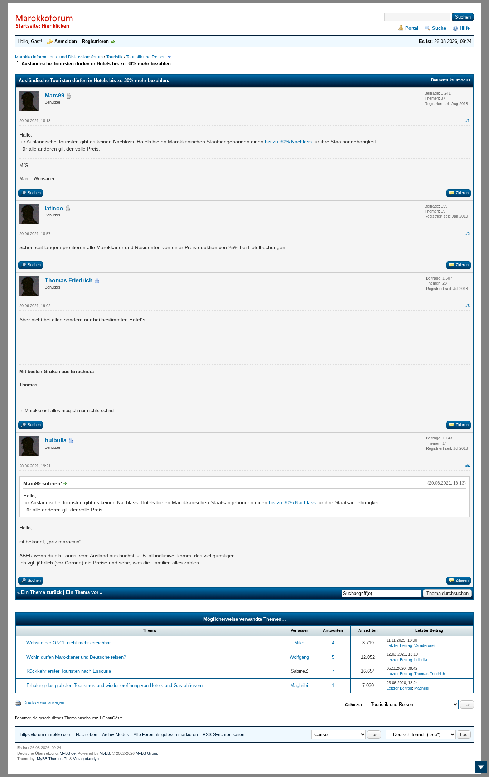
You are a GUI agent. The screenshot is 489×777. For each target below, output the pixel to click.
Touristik (114, 56)
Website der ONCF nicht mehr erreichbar (68, 642)
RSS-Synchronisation (224, 734)
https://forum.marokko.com (45, 734)
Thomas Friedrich (69, 280)
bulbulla (56, 440)
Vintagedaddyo (86, 759)
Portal (411, 28)
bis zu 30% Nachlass (288, 141)
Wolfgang (299, 657)
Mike (299, 642)
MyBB (105, 753)
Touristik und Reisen (146, 56)
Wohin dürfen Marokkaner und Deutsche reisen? (76, 657)
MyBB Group (147, 753)
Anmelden (65, 41)
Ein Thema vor (82, 592)
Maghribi (299, 685)
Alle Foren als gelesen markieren (166, 734)
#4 (467, 466)
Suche (439, 28)
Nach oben (86, 734)
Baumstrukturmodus (450, 80)
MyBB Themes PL (52, 759)
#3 (467, 306)
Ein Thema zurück (41, 592)
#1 (467, 121)
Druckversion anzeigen (44, 702)
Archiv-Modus (115, 734)
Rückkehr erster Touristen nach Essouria (68, 671)
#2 (467, 234)
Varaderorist (424, 645)
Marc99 (54, 95)
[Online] (97, 280)
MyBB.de (68, 753)
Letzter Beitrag (399, 645)
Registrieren (95, 41)
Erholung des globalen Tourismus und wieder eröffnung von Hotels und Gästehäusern (114, 685)
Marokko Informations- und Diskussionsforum (59, 56)
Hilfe (465, 28)
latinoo (54, 208)
